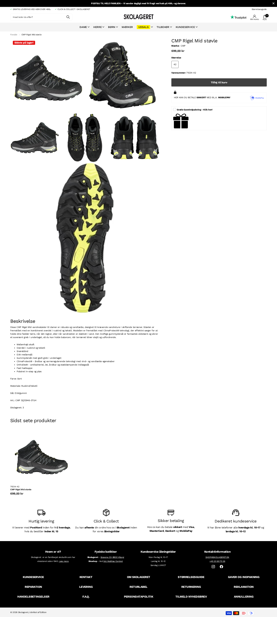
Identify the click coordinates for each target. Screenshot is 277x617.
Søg (68, 17)
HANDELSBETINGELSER (33, 596)
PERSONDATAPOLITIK (138, 596)
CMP (183, 45)
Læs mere (64, 561)
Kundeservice (185, 27)
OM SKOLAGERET (138, 577)
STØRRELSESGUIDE (191, 577)
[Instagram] (213, 566)
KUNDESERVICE (33, 577)
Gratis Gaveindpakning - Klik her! (194, 109)
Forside (13, 34)
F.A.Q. (86, 596)
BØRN (111, 27)
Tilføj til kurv (219, 82)
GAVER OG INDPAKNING (244, 577)
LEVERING (86, 586)
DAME (83, 27)
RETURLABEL (138, 586)
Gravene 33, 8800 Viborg (112, 557)
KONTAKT (86, 577)
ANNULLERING (243, 596)
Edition (43, 612)
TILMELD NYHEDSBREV (191, 596)
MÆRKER (127, 27)
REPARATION (33, 586)
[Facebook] (221, 566)
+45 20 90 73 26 (217, 561)
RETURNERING (191, 586)
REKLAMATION (243, 586)
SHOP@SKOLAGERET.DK (217, 557)
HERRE (97, 27)
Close (273, 3)
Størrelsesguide (259, 9)
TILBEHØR (163, 27)
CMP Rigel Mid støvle (20, 489)
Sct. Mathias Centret (113, 561)
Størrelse (176, 57)
